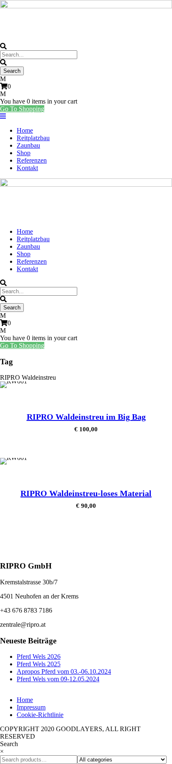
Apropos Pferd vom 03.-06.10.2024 (64, 671)
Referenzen (32, 160)
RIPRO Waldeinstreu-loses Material (86, 493)
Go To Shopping (22, 108)
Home (25, 130)
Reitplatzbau (33, 137)
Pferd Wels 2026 (39, 656)
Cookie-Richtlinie (40, 714)
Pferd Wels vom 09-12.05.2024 (58, 678)
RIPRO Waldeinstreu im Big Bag (86, 416)
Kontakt (27, 167)
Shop (23, 152)
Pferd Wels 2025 (39, 664)
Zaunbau (28, 145)
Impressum (31, 707)
